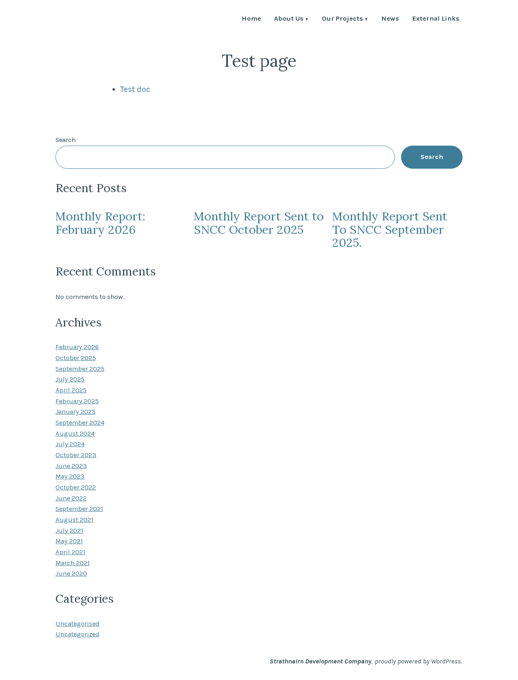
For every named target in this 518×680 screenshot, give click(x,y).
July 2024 (70, 444)
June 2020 (71, 573)
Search (65, 140)
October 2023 (75, 455)
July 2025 (70, 379)
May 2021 (69, 541)
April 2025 (71, 390)
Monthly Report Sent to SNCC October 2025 (259, 223)
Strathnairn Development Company (321, 661)
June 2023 (71, 466)
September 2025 (79, 369)
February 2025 (77, 401)
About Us (289, 19)
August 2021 (74, 519)
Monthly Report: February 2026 (100, 223)
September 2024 (79, 422)
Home (251, 19)
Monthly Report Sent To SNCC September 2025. (389, 229)
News (390, 19)
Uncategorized (77, 634)
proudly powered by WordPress (418, 661)
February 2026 (77, 347)
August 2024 (75, 433)
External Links (435, 19)
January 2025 (75, 411)
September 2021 (79, 509)
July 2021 (69, 530)
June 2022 (71, 498)
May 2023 (70, 476)
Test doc (135, 89)
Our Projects (342, 19)
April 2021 (70, 552)
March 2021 (72, 563)
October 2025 (75, 358)
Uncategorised (77, 623)
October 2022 (75, 487)
